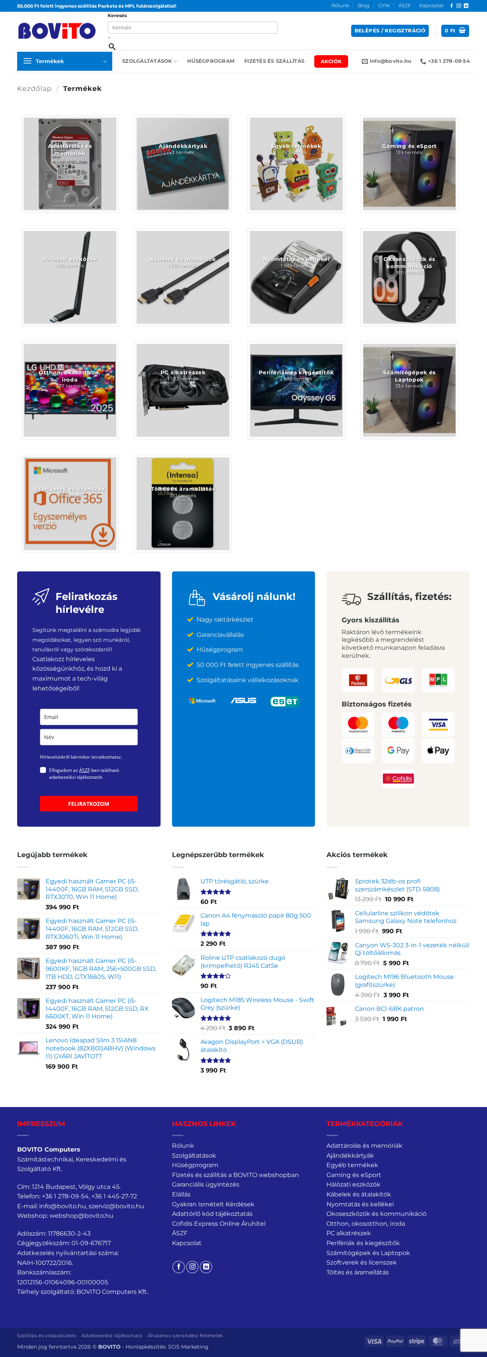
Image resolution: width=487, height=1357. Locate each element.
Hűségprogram (210, 61)
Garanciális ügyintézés (205, 1184)
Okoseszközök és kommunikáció (376, 1213)
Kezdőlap (34, 88)
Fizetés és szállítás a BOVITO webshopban (235, 1175)
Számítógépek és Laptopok (368, 1253)
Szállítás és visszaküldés (46, 1335)
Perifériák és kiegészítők (363, 1243)
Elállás (181, 1194)
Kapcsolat (431, 5)
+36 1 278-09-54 (65, 1196)
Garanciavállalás (220, 634)
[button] (390, 31)
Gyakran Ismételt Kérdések (213, 1204)
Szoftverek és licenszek (361, 1262)
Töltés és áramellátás (357, 1272)
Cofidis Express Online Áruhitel (219, 1223)
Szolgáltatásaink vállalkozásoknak (248, 680)
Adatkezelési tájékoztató (112, 1335)
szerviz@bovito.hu (116, 1206)
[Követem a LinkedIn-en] (466, 6)
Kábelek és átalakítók (358, 1194)
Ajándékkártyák (350, 1155)
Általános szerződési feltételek (185, 1335)
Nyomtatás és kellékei (360, 1204)
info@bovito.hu (62, 1206)
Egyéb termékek (352, 1165)
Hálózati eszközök (353, 1184)
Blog (363, 5)
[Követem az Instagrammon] (459, 6)
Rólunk (340, 5)
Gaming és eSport (353, 1175)
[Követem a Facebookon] (451, 6)
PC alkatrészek (348, 1233)
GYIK (384, 5)
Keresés (117, 15)
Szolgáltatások (147, 61)
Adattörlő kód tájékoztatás (212, 1213)
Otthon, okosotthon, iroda (365, 1223)
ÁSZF (404, 5)
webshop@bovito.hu (81, 1215)
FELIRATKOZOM (88, 803)
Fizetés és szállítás (274, 61)
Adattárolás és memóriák (364, 1145)
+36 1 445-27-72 (114, 1196)
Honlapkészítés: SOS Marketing (167, 1346)
